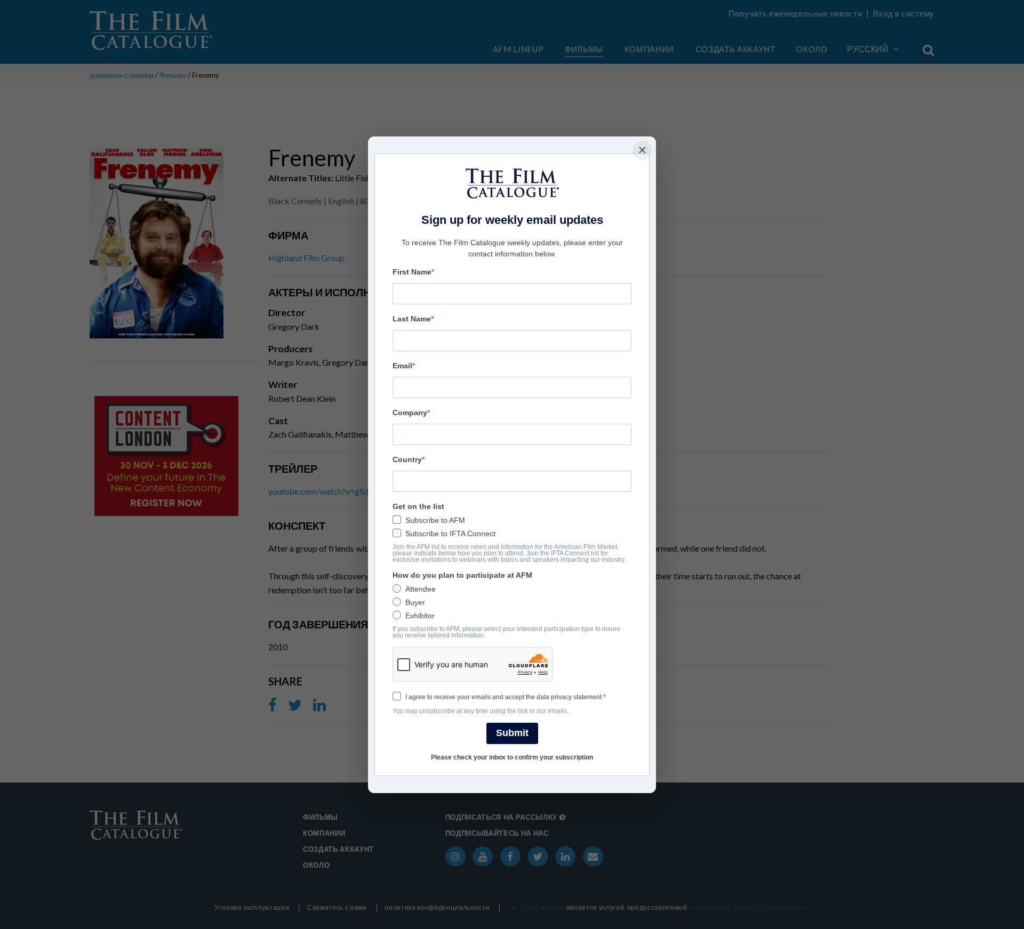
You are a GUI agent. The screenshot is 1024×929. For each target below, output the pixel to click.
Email (402, 365)
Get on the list (418, 506)
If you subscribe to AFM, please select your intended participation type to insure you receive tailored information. (506, 632)
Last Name (412, 318)
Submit (512, 733)
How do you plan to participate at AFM (462, 575)
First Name (412, 272)
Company (410, 412)
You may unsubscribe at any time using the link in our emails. (481, 711)
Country (407, 459)
